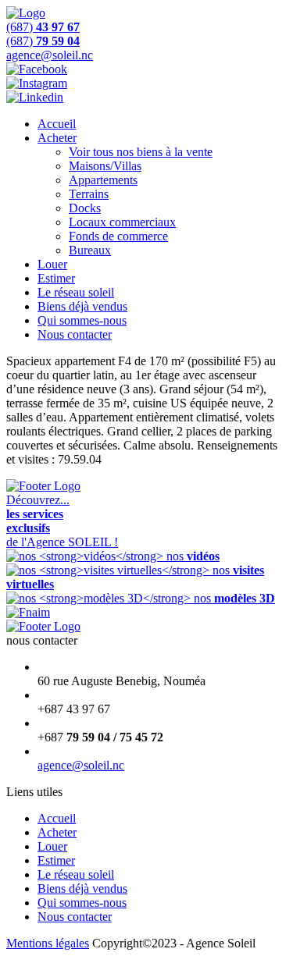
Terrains (89, 194)
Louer (52, 264)
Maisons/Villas (105, 165)
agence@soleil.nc (81, 765)
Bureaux (90, 250)
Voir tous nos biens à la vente (141, 151)
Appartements (103, 180)
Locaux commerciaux (122, 222)
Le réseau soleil (76, 292)
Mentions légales (47, 943)
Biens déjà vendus (82, 306)
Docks (85, 208)
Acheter (57, 137)
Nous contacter (75, 334)
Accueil (57, 123)
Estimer (56, 278)
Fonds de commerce (118, 236)
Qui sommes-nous (82, 320)
